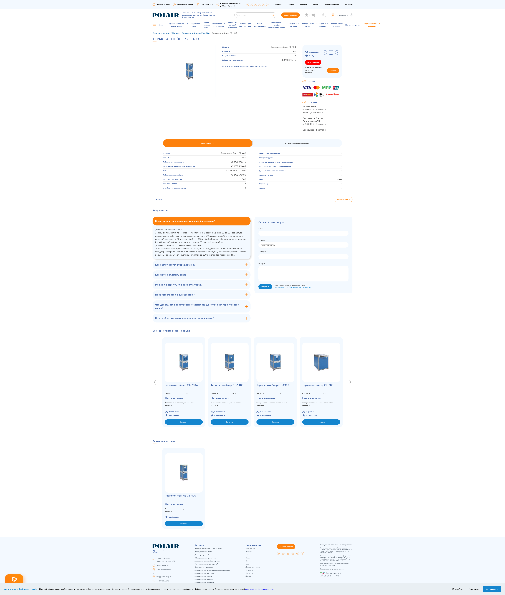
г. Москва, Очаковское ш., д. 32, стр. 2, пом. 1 (230, 4)
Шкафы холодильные (260, 25)
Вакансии (249, 570)
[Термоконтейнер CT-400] (184, 473)
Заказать (333, 71)
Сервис (248, 561)
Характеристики (207, 143)
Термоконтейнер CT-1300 (272, 385)
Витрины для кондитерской (245, 25)
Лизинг (291, 5)
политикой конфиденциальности (259, 589)
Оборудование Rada (193, 25)
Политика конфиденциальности (332, 569)
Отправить (265, 287)
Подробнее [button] (458, 589)
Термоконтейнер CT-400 (180, 495)
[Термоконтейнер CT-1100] (230, 362)
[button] (155, 382)
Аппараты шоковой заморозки (232, 25)
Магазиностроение (353, 25)
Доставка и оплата (331, 5)
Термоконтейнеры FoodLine (372, 25)
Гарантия (249, 564)
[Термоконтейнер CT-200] (321, 362)
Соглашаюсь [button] (492, 589)
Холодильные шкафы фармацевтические (276, 25)
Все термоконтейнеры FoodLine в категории (244, 66)
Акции (315, 5)
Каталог (199, 545)
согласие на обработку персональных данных (292, 288)
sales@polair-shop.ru (185, 5)
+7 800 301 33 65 (162, 581)
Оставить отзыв (343, 200)
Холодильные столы (308, 25)
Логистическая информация (297, 143)
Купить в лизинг (313, 62)
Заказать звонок (290, 15)
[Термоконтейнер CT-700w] (184, 362)
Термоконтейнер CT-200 (317, 385)
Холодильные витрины (293, 25)
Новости (303, 5)
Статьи (248, 558)
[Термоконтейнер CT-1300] (275, 362)
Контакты (348, 5)
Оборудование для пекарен (218, 25)
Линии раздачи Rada (206, 25)
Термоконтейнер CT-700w (181, 385)
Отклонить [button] (474, 589)
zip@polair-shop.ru (163, 577)
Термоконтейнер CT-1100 (227, 385)
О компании (277, 5)
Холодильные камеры (322, 25)
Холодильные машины (337, 25)
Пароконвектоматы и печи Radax (176, 25)
